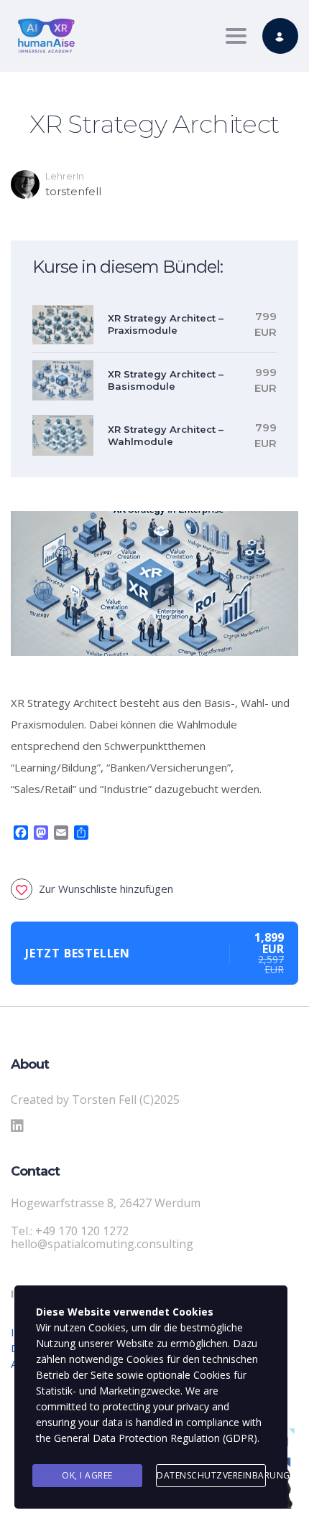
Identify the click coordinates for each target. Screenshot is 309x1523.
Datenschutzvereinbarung (211, 1475)
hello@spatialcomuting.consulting (102, 1244)
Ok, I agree (87, 1475)
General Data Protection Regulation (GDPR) (155, 1438)
